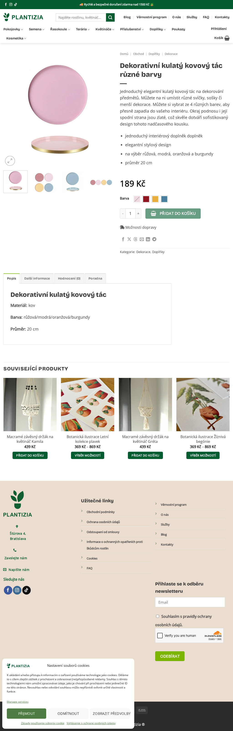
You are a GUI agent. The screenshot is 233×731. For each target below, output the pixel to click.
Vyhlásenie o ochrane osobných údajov (91, 723)
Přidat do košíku (178, 213)
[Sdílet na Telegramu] (154, 239)
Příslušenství (130, 29)
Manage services (17, 702)
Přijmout (26, 713)
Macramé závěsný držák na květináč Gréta (145, 439)
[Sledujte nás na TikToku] (15, 4)
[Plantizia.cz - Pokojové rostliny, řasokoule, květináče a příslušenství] (26, 17)
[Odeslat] (110, 17)
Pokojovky (11, 29)
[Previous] (11, 112)
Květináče (103, 29)
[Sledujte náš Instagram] (10, 4)
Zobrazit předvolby (111, 713)
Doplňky (156, 29)
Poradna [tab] (95, 278)
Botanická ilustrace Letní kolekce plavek (88, 439)
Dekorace (171, 54)
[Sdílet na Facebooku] (123, 239)
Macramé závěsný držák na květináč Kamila (30, 439)
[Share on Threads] (135, 239)
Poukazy (178, 29)
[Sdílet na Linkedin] (148, 239)
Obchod (138, 54)
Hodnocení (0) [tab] (69, 278)
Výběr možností (88, 455)
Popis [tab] (11, 278)
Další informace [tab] (37, 278)
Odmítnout (68, 713)
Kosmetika (14, 38)
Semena (35, 29)
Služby (192, 17)
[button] (222, 38)
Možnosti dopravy (140, 227)
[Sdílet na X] (129, 239)
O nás (176, 17)
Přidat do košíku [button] (30, 455)
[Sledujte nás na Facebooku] (5, 4)
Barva (124, 198)
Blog (127, 17)
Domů (124, 54)
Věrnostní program (152, 17)
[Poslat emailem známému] (142, 239)
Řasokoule (58, 29)
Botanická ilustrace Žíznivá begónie (203, 439)
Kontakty (222, 17)
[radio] (137, 199)
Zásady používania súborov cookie (42, 723)
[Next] (105, 112)
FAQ (206, 17)
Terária (81, 29)
